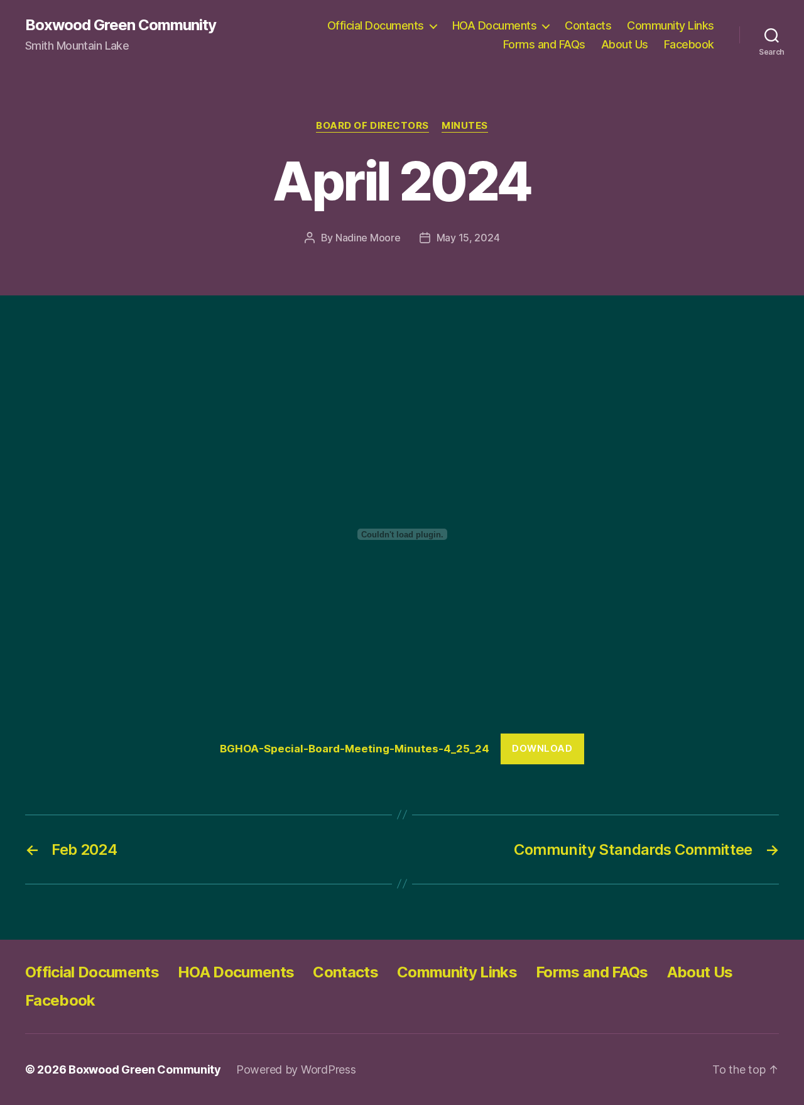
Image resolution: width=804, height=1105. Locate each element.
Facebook (689, 44)
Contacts (588, 25)
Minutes (465, 125)
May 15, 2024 (468, 237)
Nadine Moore (368, 237)
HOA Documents (494, 25)
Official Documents (375, 25)
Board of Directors (372, 125)
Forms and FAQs (544, 44)
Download (542, 748)
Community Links (670, 25)
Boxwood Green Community (120, 25)
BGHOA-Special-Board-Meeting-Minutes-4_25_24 (354, 748)
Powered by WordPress (296, 1069)
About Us (624, 44)
